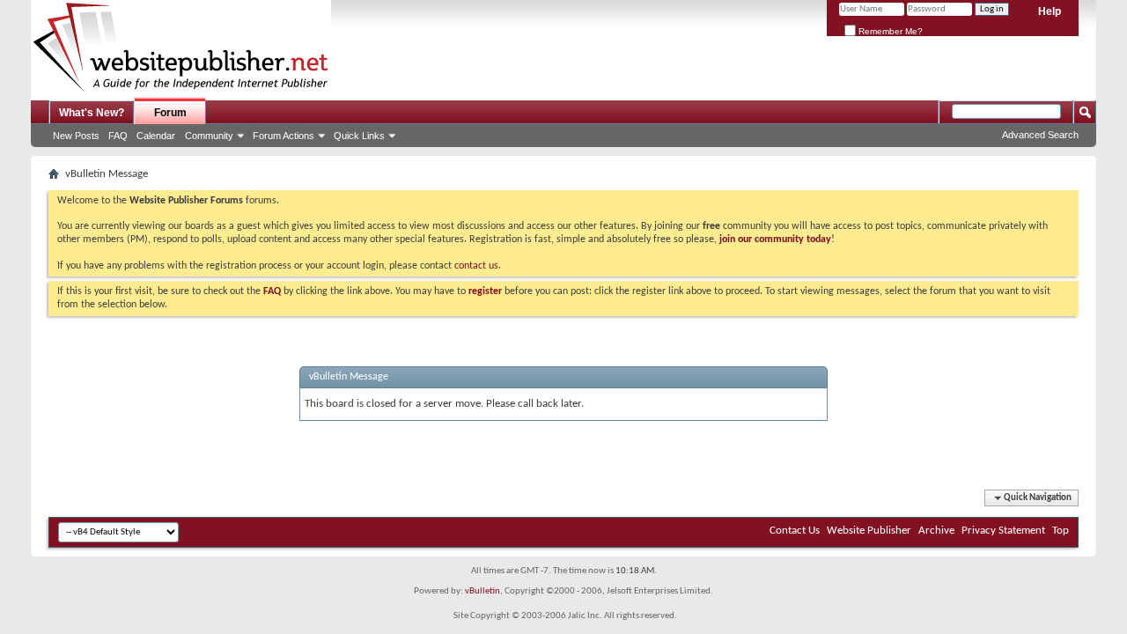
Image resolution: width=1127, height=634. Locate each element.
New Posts (76, 135)
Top (1060, 530)
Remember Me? (889, 31)
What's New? (91, 113)
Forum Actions (283, 135)
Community (209, 135)
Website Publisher (869, 530)
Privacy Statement (1003, 530)
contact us (476, 266)
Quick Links (359, 135)
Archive (936, 530)
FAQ (118, 135)
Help (1049, 11)
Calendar (155, 135)
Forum (170, 113)
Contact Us (795, 530)
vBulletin (482, 591)
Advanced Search (1040, 134)
